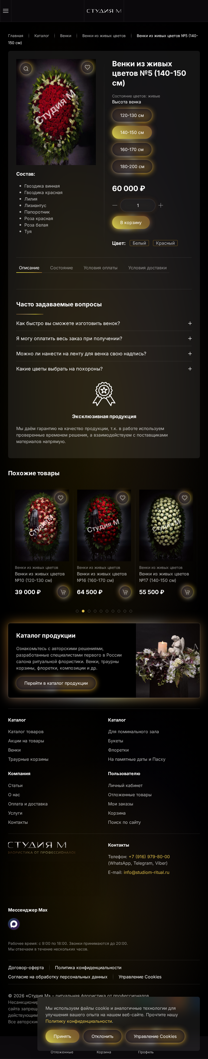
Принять (62, 1036)
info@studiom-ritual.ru (146, 872)
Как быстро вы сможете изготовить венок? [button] (68, 323)
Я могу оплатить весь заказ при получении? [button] (69, 338)
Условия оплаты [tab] (101, 267)
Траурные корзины (28, 759)
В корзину (131, 222)
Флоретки (118, 750)
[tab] (77, 611)
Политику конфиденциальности (79, 1021)
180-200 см (132, 166)
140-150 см (132, 132)
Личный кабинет (125, 785)
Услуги (15, 813)
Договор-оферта (26, 967)
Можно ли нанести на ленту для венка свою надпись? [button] (81, 353)
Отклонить (102, 1036)
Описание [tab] (29, 267)
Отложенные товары (130, 794)
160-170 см (132, 149)
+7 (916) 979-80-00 (149, 856)
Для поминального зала (133, 731)
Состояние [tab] (61, 267)
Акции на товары (26, 740)
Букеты (115, 740)
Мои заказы (120, 803)
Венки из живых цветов (36, 567)
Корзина (117, 813)
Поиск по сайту (124, 822)
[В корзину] (63, 592)
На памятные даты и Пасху (136, 759)
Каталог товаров (26, 731)
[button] (5, 11)
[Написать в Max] (14, 924)
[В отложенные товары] (87, 67)
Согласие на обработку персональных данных (58, 976)
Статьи (15, 785)
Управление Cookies (140, 976)
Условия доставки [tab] (147, 267)
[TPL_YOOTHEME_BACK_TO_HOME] (104, 11)
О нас (14, 794)
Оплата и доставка (28, 803)
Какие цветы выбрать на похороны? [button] (59, 369)
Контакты (18, 822)
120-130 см (132, 115)
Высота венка (126, 101)
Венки (14, 750)
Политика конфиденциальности (88, 967)
